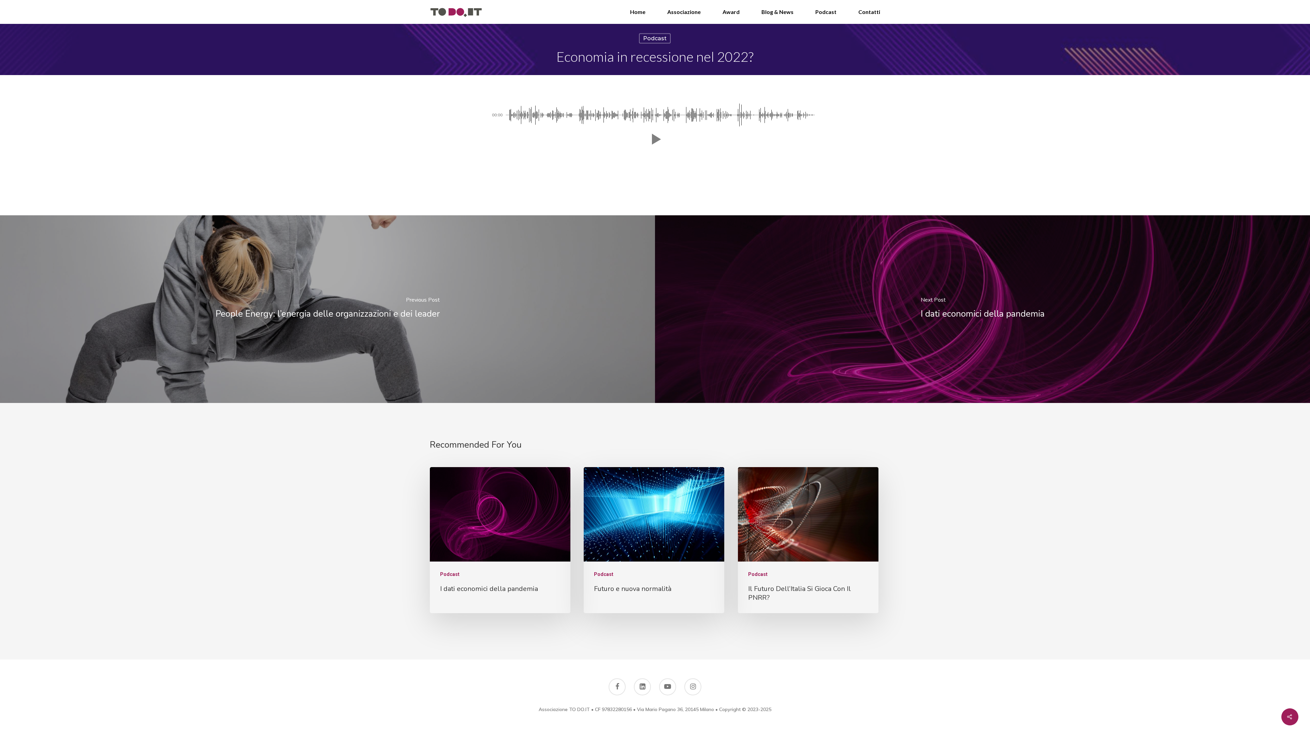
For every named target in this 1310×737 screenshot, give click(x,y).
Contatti (869, 12)
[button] (655, 139)
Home (637, 12)
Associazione (684, 12)
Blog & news (777, 12)
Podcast (825, 12)
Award (731, 12)
